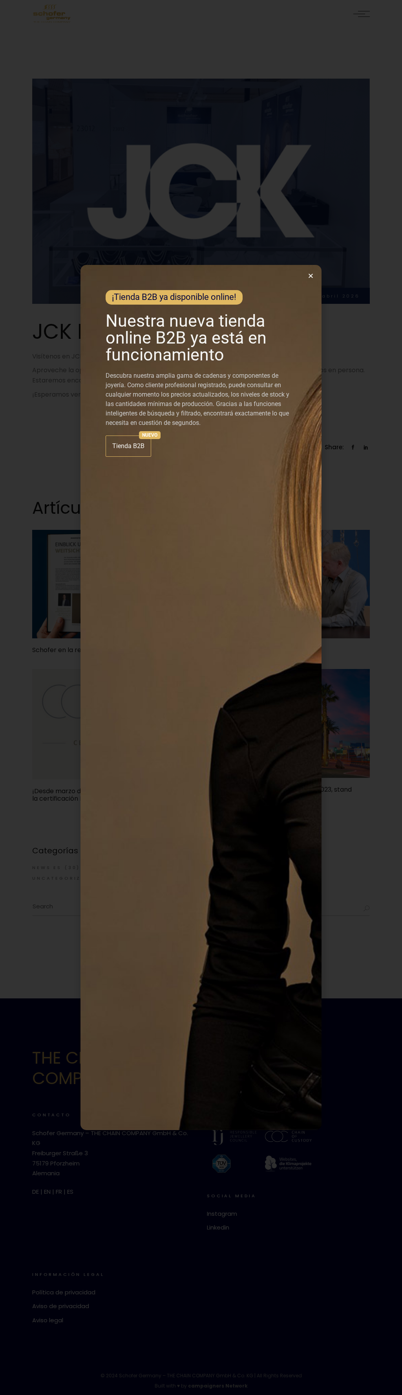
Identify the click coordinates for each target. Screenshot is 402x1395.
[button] (311, 276)
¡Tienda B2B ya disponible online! (174, 297)
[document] (201, 697)
